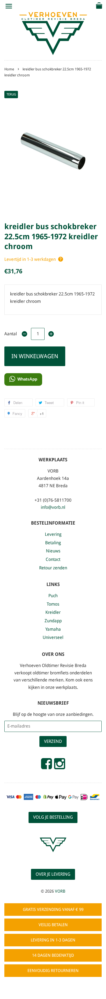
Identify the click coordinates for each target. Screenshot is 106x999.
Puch (53, 595)
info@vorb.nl (53, 507)
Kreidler (53, 612)
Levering (53, 534)
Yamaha (53, 629)
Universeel (53, 637)
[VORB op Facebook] (46, 766)
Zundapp (53, 620)
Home (9, 69)
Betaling (53, 542)
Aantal (10, 333)
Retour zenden (53, 567)
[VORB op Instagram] (59, 766)
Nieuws (53, 551)
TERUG (11, 94)
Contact (53, 559)
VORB (60, 891)
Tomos (53, 604)
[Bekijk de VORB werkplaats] (53, 857)
